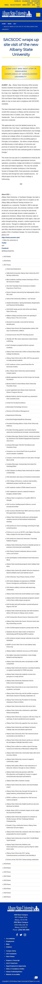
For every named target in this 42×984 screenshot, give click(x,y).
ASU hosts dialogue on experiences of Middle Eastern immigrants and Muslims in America (20, 582)
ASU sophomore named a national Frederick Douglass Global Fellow (20, 493)
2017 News (7, 265)
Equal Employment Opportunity (16, 966)
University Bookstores (13, 269)
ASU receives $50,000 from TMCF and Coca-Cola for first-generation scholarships (23, 512)
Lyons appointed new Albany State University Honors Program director (20, 391)
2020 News (7, 872)
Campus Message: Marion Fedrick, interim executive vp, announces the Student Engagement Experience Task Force (23, 439)
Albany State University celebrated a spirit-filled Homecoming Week (21, 711)
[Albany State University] (17, 14)
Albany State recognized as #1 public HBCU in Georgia (21, 499)
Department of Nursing (13, 415)
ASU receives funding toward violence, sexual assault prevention (21, 505)
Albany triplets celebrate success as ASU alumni (22, 651)
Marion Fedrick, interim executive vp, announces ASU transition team (21, 397)
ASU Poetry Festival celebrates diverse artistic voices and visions (21, 552)
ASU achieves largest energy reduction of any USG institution (22, 639)
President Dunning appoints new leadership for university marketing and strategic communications (22, 431)
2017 (14, 23)
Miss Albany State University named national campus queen (20, 372)
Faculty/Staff (15, 5)
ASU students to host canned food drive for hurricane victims (20, 365)
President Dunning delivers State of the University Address (22, 424)
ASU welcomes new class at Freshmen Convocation (23, 477)
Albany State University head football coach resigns (23, 594)
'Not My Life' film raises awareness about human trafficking (21, 340)
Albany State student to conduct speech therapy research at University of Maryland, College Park (22, 747)
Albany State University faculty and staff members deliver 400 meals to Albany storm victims (22, 612)
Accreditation (10, 938)
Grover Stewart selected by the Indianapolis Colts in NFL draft (22, 293)
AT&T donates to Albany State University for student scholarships (23, 471)
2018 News (7, 863)
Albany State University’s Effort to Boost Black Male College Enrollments (23, 353)
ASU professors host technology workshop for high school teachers (22, 527)
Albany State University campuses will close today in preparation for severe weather (23, 833)
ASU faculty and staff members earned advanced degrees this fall (22, 605)
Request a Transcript (12, 960)
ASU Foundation (11, 953)
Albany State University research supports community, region (20, 760)
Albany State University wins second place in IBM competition (22, 662)
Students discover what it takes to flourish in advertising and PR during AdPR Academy (20, 633)
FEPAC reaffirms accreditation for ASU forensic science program (21, 799)
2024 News (7, 888)
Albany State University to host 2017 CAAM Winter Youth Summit (22, 839)
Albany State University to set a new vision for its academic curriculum (22, 688)
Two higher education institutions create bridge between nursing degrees (21, 656)
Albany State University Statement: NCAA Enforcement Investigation (19, 682)
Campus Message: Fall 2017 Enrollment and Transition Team (20, 446)
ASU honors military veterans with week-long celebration (20, 588)
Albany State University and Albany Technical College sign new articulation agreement (21, 728)
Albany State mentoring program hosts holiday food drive (22, 565)
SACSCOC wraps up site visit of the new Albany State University (21, 310)
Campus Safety (11, 951)
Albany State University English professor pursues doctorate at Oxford (22, 805)
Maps (8, 944)
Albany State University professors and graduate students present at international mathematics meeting (22, 519)
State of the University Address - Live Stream (20, 298)
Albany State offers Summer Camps (18, 780)
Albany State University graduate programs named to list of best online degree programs (22, 599)
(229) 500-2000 (23, 930)
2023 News (7, 884)
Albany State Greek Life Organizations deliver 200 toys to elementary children (22, 329)
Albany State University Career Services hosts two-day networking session (22, 622)
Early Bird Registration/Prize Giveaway (18, 419)
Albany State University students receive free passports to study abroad (21, 675)
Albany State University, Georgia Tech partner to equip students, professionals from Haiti (21, 792)
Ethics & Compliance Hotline (15, 969)
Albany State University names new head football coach (22, 786)
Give (33, 5)
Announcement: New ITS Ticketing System (20, 334)
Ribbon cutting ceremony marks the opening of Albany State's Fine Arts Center (21, 317)
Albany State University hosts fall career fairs (21, 706)
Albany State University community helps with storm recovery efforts (23, 754)
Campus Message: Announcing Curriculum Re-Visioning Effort (21, 465)
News (9, 23)
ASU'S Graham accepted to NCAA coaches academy (20, 346)
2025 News (7, 892)
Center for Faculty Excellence (15, 403)
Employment (10, 941)
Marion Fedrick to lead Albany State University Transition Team (21, 385)
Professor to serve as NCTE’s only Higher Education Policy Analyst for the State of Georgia (23, 533)
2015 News (7, 256)
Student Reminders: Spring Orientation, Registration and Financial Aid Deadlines (23, 304)
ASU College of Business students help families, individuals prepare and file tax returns (21, 482)
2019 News (7, 868)
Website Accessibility (13, 974)
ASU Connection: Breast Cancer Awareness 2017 (22, 617)
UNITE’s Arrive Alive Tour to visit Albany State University (21, 646)
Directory (26, 5)
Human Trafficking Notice (14, 971)
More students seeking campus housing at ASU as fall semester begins (22, 280)
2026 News (7, 897)
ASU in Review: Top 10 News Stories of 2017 (20, 577)
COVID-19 (17, 1)
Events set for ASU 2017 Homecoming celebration (22, 859)
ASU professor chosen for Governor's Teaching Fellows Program (21, 539)
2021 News (7, 876)
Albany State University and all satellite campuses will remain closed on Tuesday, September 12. (22, 694)
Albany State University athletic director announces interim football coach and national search (22, 571)
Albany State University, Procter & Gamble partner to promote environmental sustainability (23, 546)
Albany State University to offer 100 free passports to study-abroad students (22, 359)
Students (9, 947)
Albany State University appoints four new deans (22, 723)
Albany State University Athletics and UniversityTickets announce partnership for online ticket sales (22, 847)
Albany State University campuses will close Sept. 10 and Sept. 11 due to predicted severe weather (23, 718)
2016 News (7, 260)
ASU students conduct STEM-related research (21, 487)
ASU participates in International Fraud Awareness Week (22, 559)
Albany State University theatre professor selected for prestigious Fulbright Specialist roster (22, 741)
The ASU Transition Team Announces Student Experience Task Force (20, 287)
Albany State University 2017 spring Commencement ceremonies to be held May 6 (21, 854)
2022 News (7, 880)
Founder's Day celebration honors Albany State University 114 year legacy (21, 826)
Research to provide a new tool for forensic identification (20, 323)
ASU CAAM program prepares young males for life (22, 627)
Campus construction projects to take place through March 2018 (23, 459)
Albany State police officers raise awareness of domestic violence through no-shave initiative (21, 767)
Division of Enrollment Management (17, 411)
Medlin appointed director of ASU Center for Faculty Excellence (22, 378)
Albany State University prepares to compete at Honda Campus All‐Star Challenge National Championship (21, 819)
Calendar (26, 1)
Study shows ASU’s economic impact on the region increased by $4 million (22, 811)
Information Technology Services (16, 407)
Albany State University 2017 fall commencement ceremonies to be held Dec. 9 (22, 735)
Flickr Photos (10, 956)
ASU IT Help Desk (11, 963)
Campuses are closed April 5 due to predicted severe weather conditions (21, 452)
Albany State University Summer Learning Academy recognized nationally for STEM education (23, 669)
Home (4, 23)
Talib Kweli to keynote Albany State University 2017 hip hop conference (22, 274)
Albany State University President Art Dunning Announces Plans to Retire (21, 701)
